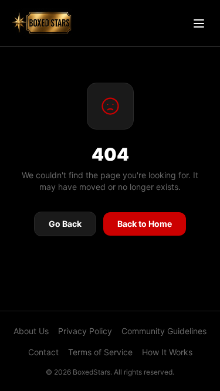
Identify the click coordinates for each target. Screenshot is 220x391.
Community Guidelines (164, 331)
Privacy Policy (85, 331)
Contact (43, 352)
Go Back (65, 224)
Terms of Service (100, 352)
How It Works (167, 352)
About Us (31, 331)
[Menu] (198, 23)
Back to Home (144, 224)
